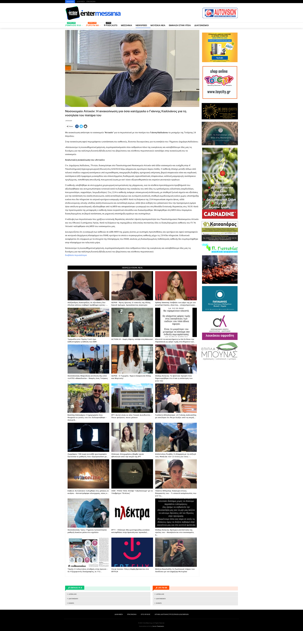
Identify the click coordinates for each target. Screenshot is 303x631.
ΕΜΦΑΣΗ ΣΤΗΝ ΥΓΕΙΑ (180, 25)
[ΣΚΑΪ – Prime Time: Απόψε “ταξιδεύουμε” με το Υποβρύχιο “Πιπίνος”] (132, 473)
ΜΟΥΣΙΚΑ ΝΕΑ (158, 25)
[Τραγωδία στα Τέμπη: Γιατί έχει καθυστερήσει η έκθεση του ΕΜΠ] (88, 322)
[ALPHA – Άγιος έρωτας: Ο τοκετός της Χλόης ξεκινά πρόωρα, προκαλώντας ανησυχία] (132, 285)
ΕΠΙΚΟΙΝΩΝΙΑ (91, 1)
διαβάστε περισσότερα (76, 255)
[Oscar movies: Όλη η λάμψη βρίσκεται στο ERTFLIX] (132, 552)
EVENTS (71, 603)
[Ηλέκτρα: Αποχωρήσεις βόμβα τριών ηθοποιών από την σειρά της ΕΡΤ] (132, 437)
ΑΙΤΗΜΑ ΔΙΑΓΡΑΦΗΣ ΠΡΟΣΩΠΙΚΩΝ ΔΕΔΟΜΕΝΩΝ (172, 614)
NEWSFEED (141, 25)
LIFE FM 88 (93, 25)
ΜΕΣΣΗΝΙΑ (126, 25)
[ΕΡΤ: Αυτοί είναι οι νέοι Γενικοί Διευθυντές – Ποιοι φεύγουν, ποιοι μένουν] (132, 398)
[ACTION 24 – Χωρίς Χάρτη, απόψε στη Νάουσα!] (132, 322)
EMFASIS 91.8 (74, 25)
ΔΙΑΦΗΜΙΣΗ (81, 1)
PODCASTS (111, 25)
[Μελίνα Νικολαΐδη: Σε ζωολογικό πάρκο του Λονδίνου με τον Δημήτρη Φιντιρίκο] (176, 552)
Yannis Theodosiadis (158, 626)
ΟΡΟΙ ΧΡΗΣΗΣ (145, 614)
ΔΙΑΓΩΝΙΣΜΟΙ (201, 25)
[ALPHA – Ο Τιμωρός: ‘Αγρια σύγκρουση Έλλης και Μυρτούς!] (132, 359)
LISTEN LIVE (72, 594)
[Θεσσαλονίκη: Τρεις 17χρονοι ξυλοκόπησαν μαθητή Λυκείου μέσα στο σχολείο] (88, 513)
